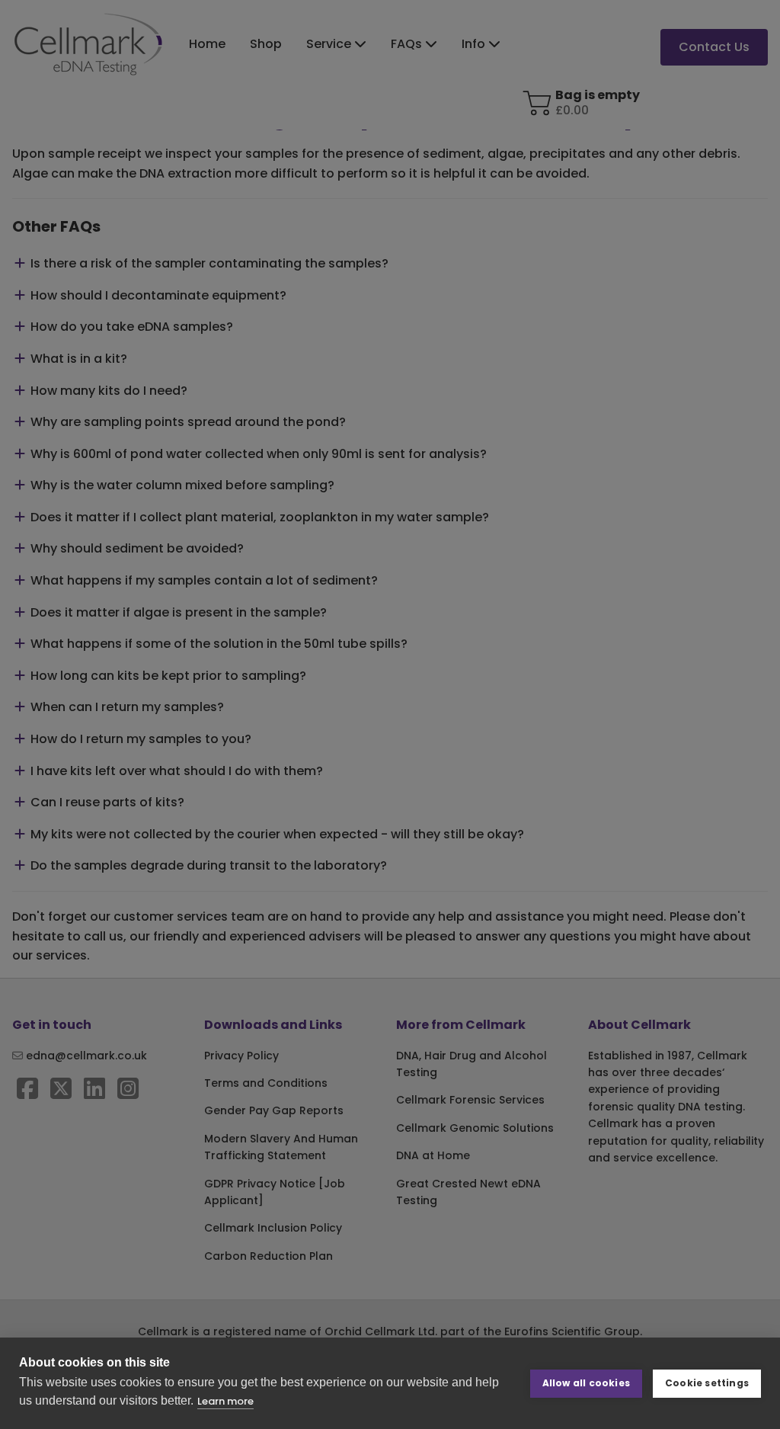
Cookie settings (707, 1382)
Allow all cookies (586, 1382)
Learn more (225, 1401)
